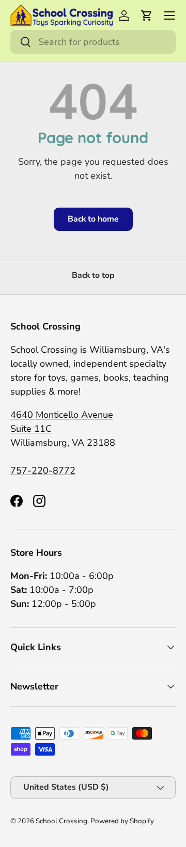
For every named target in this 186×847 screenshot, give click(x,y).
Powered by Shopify (122, 821)
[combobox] (93, 42)
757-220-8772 (42, 470)
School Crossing (61, 821)
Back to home (93, 219)
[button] (146, 15)
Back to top (93, 275)
